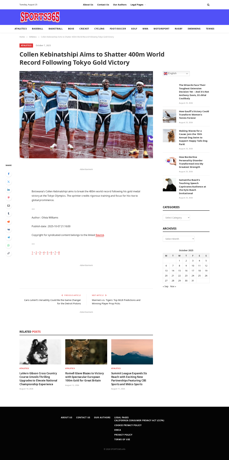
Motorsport (161, 28)
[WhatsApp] (8, 245)
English (172, 73)
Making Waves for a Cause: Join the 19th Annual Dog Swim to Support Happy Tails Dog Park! (193, 137)
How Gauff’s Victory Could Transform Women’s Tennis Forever (194, 115)
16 (186, 270)
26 (206, 275)
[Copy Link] (8, 253)
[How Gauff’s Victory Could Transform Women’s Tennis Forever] (169, 116)
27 (166, 280)
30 (186, 280)
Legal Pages (137, 4)
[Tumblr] (8, 213)
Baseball (37, 28)
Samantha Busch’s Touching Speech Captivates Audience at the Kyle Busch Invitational (192, 186)
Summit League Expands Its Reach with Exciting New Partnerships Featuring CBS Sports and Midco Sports (129, 378)
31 (193, 280)
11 (199, 265)
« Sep (165, 286)
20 (166, 275)
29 (179, 280)
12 (206, 265)
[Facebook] (8, 174)
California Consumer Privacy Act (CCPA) (139, 420)
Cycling (99, 28)
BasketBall (56, 28)
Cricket (84, 28)
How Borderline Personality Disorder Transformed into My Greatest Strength (191, 161)
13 (166, 270)
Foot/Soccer (118, 28)
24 (193, 275)
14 (173, 270)
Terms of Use (122, 439)
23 (186, 275)
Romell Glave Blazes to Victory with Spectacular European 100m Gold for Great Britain (84, 376)
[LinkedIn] (8, 190)
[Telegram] (8, 237)
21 (173, 275)
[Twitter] (8, 182)
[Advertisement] (132, 17)
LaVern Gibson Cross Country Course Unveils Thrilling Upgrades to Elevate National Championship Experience (38, 378)
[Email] (8, 205)
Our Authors (119, 4)
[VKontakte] (8, 229)
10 (193, 265)
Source (100, 235)
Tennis (210, 28)
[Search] (208, 4)
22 (179, 275)
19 (206, 270)
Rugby (178, 28)
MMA (145, 28)
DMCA (117, 430)
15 (179, 270)
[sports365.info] (39, 17)
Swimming (194, 28)
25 (199, 275)
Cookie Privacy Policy (127, 425)
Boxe (71, 28)
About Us (88, 4)
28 (173, 280)
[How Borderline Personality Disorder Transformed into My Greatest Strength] (169, 161)
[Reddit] (8, 221)
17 (193, 270)
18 (199, 270)
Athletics (21, 28)
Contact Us (103, 4)
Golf (134, 28)
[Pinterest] (8, 197)
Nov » (173, 286)
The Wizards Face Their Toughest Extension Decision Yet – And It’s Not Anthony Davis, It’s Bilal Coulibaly (194, 91)
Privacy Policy (123, 434)
